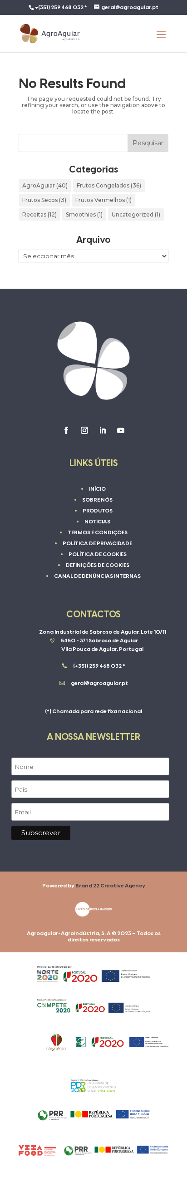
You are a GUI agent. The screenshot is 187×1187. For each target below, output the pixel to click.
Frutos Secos (44, 200)
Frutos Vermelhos (103, 200)
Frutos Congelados (109, 185)
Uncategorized (136, 214)
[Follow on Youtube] (120, 430)
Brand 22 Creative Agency (110, 886)
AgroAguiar (45, 185)
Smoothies (84, 214)
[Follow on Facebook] (66, 430)
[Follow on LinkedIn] (102, 430)
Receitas (39, 214)
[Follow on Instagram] (84, 430)
